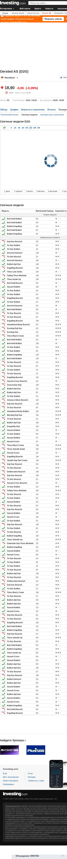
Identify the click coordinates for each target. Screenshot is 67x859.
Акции (5, 13)
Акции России (33, 13)
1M (38, 128)
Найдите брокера (12, 740)
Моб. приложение (11, 777)
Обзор (3, 109)
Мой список (25, 9)
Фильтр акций (18, 13)
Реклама (31, 777)
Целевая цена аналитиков (52, 115)
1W (34, 128)
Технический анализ (9, 115)
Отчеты (51, 109)
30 (19, 128)
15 (15, 128)
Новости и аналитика (33, 109)
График (14, 109)
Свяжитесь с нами (36, 781)
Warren (45, 13)
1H (23, 128)
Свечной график (4, 128)
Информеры (8, 784)
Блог (5, 773)
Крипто (38, 9)
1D (30, 128)
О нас (30, 773)
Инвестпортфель (10, 781)
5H (27, 128)
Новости (49, 9)
